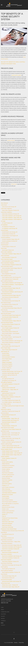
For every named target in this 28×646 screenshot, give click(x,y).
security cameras (11, 140)
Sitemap (15, 642)
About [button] (2, 609)
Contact (3, 625)
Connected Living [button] (5, 611)
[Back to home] (14, 5)
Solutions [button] (3, 614)
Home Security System (16, 189)
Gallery (3, 616)
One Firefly (11, 642)
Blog (2, 622)
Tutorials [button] (3, 620)
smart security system (16, 75)
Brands (3, 618)
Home (2, 607)
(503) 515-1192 (4, 602)
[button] (1, 5)
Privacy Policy (21, 642)
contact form (14, 184)
